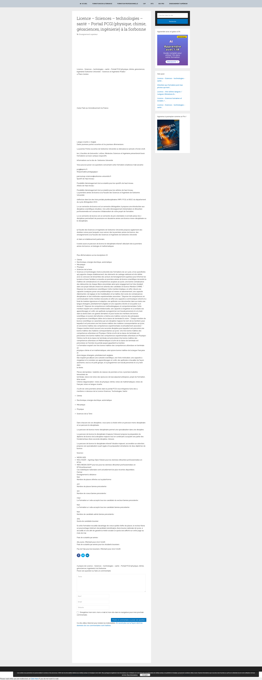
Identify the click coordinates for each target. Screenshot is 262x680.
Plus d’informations (132, 675)
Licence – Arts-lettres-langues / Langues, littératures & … (169, 93)
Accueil (84, 3)
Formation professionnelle (127, 3)
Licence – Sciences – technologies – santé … (171, 79)
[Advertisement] (94, 52)
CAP (144, 3)
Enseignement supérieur (88, 34)
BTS (152, 3)
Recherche (172, 21)
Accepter (145, 675)
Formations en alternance (102, 3)
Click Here (34, 679)
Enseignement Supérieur (178, 3)
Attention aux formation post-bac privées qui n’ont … (170, 86)
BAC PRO (161, 3)
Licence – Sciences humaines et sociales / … (169, 99)
